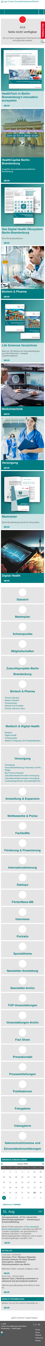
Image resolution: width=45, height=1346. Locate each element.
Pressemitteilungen (22, 1074)
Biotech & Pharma (14, 291)
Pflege (7, 770)
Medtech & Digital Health (22, 726)
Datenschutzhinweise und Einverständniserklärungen (22, 1145)
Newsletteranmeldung (13, 1299)
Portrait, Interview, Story (14, 708)
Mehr (7, 106)
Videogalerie (22, 1125)
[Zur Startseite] (20, 2)
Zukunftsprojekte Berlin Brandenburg (22, 671)
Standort (22, 599)
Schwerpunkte (22, 634)
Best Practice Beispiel (14, 773)
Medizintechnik (12, 409)
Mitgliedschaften (22, 651)
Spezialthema (22, 953)
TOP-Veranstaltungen (22, 1005)
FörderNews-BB (22, 902)
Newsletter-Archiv (22, 988)
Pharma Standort (11, 698)
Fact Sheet (22, 1039)
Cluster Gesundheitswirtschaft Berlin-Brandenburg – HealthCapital (14, 1327)
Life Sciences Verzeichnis (19, 345)
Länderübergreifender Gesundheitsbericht (22, 781)
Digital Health (11, 575)
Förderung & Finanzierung (22, 850)
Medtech (8, 733)
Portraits (22, 936)
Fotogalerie (22, 1108)
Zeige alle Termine (12, 1205)
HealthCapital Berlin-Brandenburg (16, 161)
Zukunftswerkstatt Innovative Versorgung (21, 776)
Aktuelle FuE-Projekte (13, 706)
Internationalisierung (22, 867)
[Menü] (7, 11)
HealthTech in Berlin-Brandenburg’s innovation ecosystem (20, 97)
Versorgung (10, 462)
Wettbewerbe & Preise (22, 815)
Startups (22, 884)
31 (4, 1198)
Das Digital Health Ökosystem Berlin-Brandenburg (22, 231)
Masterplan (9, 516)
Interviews (22, 919)
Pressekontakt (22, 1056)
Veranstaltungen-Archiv (22, 1022)
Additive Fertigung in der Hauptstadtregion (22, 741)
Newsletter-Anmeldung (22, 970)
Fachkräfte (22, 833)
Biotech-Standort (11, 700)
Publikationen (22, 1091)
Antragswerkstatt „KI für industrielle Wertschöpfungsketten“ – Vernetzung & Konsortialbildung (21, 1219)
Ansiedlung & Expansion (22, 798)
